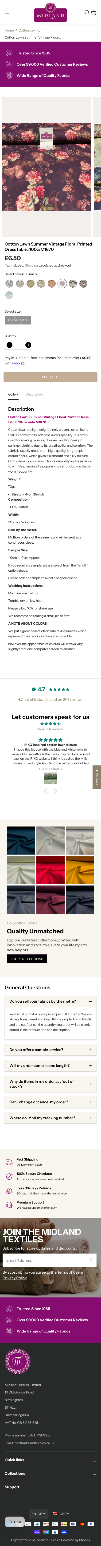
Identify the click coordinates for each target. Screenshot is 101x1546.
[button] (7, 12)
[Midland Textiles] (50, 12)
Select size (13, 311)
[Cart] (93, 12)
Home (9, 30)
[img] (50, 723)
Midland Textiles (48, 1540)
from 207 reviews (50, 729)
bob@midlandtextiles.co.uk (34, 1443)
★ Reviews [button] (97, 777)
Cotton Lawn (28, 30)
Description (34, 394)
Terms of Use (68, 1272)
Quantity (10, 336)
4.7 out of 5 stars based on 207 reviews (50, 699)
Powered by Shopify (75, 1540)
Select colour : (21, 274)
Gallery (13, 394)
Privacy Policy (15, 1277)
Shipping (31, 265)
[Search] (87, 12)
